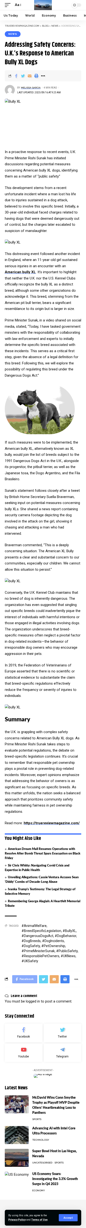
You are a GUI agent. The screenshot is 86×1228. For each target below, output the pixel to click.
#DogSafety (31, 946)
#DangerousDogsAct (37, 936)
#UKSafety (30, 961)
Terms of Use (39, 1219)
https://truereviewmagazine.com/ (52, 823)
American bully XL (20, 272)
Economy (38, 1190)
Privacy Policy (17, 1219)
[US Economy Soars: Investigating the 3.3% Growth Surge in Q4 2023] (17, 1181)
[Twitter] (62, 1033)
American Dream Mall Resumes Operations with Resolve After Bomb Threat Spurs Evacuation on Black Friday (42, 854)
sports (36, 1119)
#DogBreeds (31, 941)
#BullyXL (69, 931)
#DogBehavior (65, 936)
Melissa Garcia (31, 87)
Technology (40, 1140)
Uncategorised (42, 1162)
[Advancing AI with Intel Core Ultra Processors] (17, 1135)
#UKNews (68, 956)
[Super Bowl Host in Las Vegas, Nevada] (17, 1158)
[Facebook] (24, 1033)
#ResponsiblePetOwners (40, 956)
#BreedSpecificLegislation (41, 931)
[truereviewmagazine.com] (43, 5)
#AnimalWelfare (34, 926)
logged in (33, 1001)
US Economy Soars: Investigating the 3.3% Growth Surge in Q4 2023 (55, 1179)
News (12, 34)
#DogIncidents (53, 941)
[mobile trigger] (9, 5)
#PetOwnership (53, 946)
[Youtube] (24, 1053)
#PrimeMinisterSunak (38, 951)
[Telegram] (62, 1053)
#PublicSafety (67, 951)
